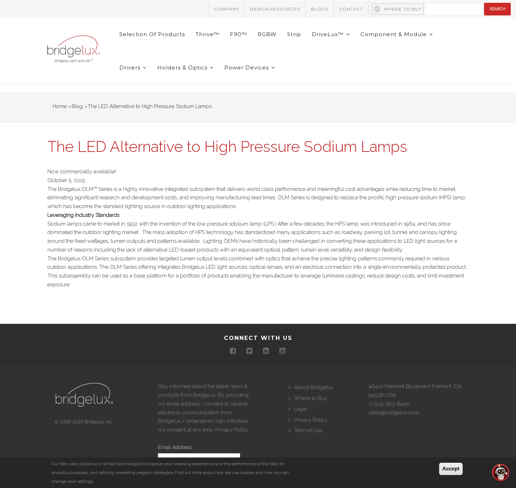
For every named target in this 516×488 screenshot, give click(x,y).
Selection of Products (152, 34)
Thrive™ (207, 34)
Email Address (175, 447)
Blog (77, 106)
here (98, 481)
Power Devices (247, 67)
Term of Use (308, 430)
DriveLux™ (328, 34)
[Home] (73, 50)
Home (60, 106)
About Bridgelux (313, 387)
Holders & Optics (183, 67)
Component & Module (394, 34)
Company (226, 9)
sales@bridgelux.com (394, 412)
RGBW (267, 34)
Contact (351, 9)
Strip (294, 34)
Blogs (319, 9)
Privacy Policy (231, 430)
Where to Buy (403, 9)
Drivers (130, 67)
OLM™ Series (97, 189)
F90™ (238, 34)
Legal (300, 409)
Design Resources (275, 9)
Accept (450, 469)
